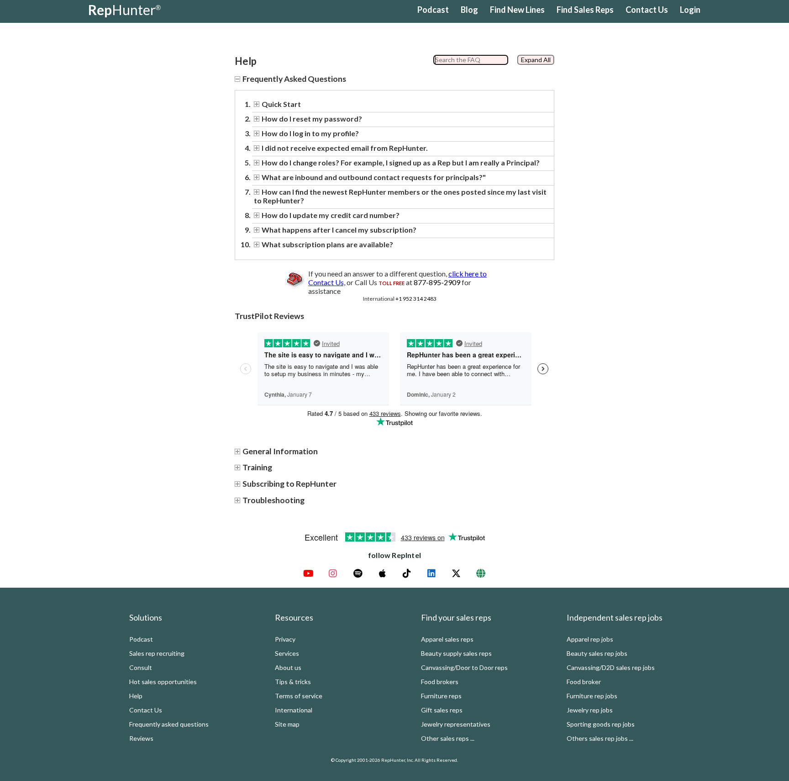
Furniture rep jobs (592, 696)
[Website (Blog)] (480, 573)
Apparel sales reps (447, 639)
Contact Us (647, 10)
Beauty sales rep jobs (597, 653)
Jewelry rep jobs (590, 710)
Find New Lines (517, 10)
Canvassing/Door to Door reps (464, 667)
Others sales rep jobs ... (600, 738)
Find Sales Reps (585, 10)
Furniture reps (441, 696)
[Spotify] (357, 573)
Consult (140, 667)
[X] (456, 573)
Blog (469, 10)
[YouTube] (308, 573)
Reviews (141, 738)
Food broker (584, 681)
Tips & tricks (293, 681)
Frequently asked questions (169, 724)
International (293, 710)
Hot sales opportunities (163, 681)
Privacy (285, 639)
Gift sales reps (442, 710)
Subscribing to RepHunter (289, 484)
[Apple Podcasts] (382, 573)
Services (287, 653)
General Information (280, 451)
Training (257, 467)
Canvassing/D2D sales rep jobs (611, 667)
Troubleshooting (273, 500)
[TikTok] (406, 573)
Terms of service (298, 696)
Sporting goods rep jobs (601, 724)
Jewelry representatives (455, 724)
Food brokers (439, 681)
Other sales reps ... (447, 738)
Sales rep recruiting (156, 653)
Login (690, 10)
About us (288, 667)
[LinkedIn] (431, 573)
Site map (287, 724)
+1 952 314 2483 (416, 298)
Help (135, 696)
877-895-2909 (437, 282)
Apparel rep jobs (590, 639)
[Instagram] (332, 573)
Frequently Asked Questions (294, 79)
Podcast (433, 10)
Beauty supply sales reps (456, 653)
